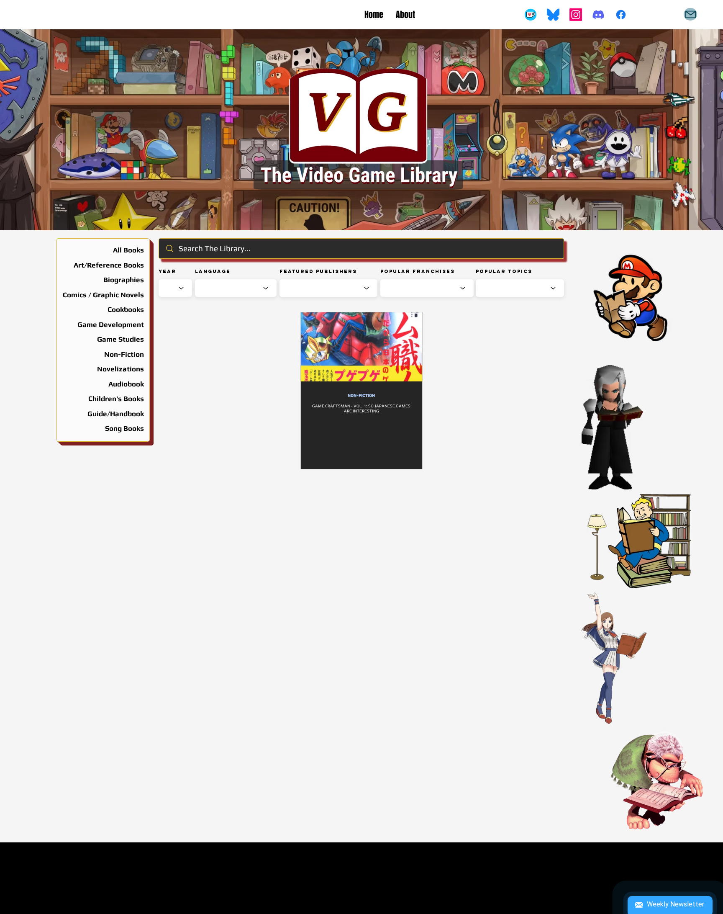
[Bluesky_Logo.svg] (553, 14)
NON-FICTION (361, 395)
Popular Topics (504, 271)
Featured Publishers (318, 271)
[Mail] (690, 14)
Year (167, 271)
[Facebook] (621, 14)
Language (213, 271)
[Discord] (598, 14)
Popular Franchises (417, 271)
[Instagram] (575, 14)
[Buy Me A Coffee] (530, 14)
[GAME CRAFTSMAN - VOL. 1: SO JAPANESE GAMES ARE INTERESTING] (361, 346)
